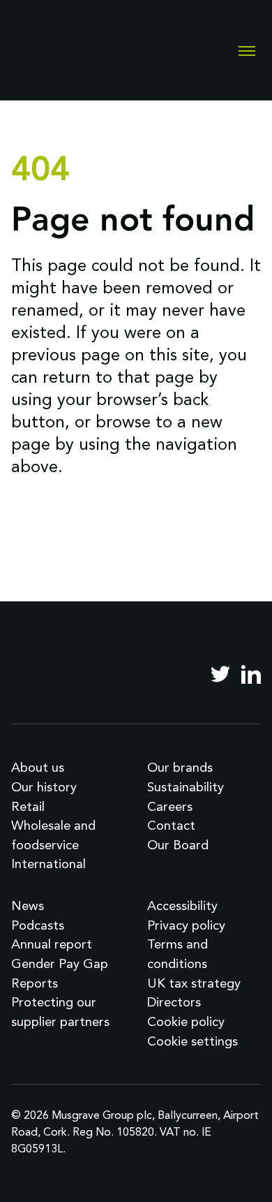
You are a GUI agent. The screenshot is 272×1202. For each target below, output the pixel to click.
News (27, 905)
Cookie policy (186, 1021)
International (48, 863)
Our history (44, 786)
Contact (171, 825)
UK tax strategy (194, 983)
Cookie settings (192, 1041)
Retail (28, 806)
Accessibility (182, 905)
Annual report (51, 944)
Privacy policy (186, 925)
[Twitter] (220, 674)
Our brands (180, 767)
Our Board (178, 844)
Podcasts (37, 925)
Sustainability (185, 786)
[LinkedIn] (251, 674)
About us (37, 767)
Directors (174, 1002)
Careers (169, 806)
